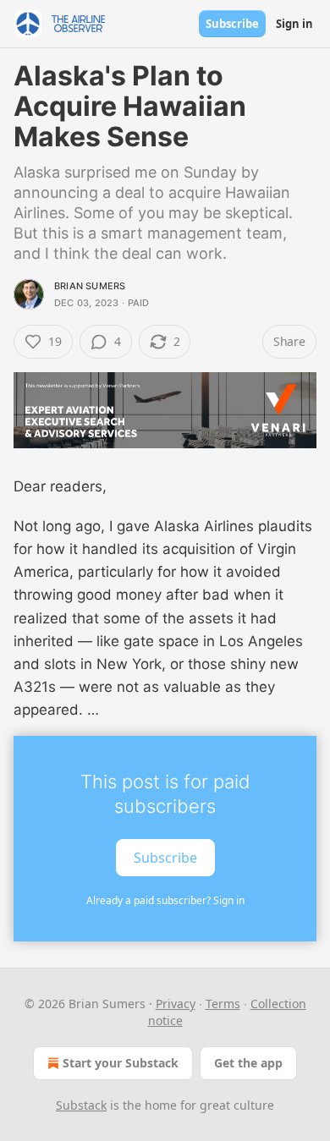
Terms (223, 1004)
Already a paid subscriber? (165, 900)
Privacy (175, 1004)
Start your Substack (121, 1063)
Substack (81, 1105)
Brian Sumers (89, 286)
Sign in (294, 23)
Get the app (248, 1063)
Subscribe (232, 23)
